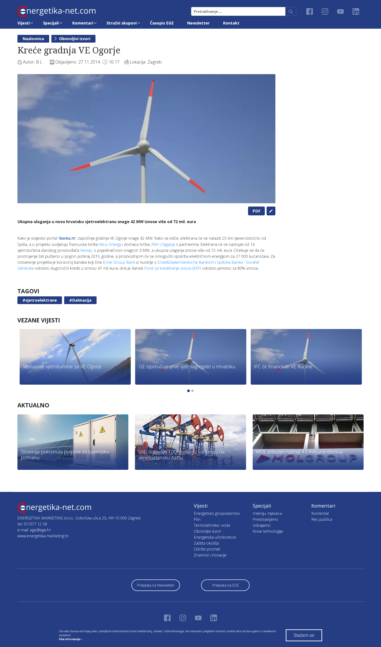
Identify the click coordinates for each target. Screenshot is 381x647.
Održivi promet (207, 549)
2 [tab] (192, 390)
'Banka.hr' (67, 238)
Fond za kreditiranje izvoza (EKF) (172, 268)
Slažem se (304, 635)
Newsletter (198, 23)
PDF (256, 211)
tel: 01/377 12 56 (32, 524)
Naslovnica (33, 38)
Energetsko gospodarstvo (217, 513)
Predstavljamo (265, 519)
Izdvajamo (262, 525)
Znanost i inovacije (210, 555)
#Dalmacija (80, 300)
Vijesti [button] (23, 23)
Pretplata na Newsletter (155, 585)
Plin (197, 519)
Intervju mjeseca (267, 513)
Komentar (320, 513)
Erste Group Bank (119, 262)
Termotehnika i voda (212, 525)
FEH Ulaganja (163, 244)
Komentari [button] (82, 23)
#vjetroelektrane (39, 300)
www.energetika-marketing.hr (43, 535)
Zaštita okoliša (206, 543)
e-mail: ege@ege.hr (34, 529)
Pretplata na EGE (225, 585)
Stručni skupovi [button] (121, 23)
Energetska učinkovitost (215, 537)
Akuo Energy (110, 244)
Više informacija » (70, 639)
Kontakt (231, 23)
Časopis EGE (162, 23)
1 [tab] (188, 390)
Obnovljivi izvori (74, 38)
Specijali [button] (51, 23)
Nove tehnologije (268, 531)
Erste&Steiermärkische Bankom (185, 262)
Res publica (321, 519)
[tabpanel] (146, 138)
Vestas (86, 250)
